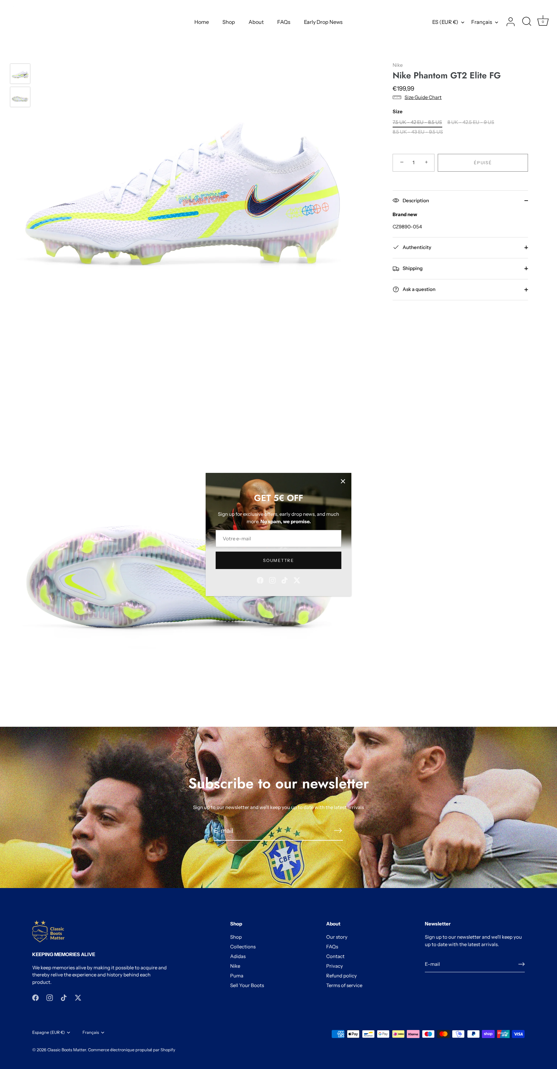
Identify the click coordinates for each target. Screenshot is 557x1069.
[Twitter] (297, 580)
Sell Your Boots (247, 985)
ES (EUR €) (445, 22)
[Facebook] (260, 580)
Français (481, 22)
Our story (336, 937)
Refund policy (341, 976)
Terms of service (344, 985)
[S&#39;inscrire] (338, 830)
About (256, 22)
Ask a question (418, 289)
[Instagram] (272, 580)
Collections (243, 947)
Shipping (412, 268)
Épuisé (483, 162)
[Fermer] (343, 481)
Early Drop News (323, 22)
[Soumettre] (521, 964)
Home (201, 22)
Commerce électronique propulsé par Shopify (131, 1049)
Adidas (238, 956)
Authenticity (416, 247)
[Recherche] (527, 22)
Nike (398, 65)
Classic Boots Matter (66, 1049)
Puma (236, 976)
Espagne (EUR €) (48, 1032)
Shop (228, 22)
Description (415, 200)
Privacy (334, 966)
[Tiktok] (284, 580)
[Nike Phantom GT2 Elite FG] (20, 74)
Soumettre (278, 560)
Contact (335, 956)
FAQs (283, 22)
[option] (20, 74)
